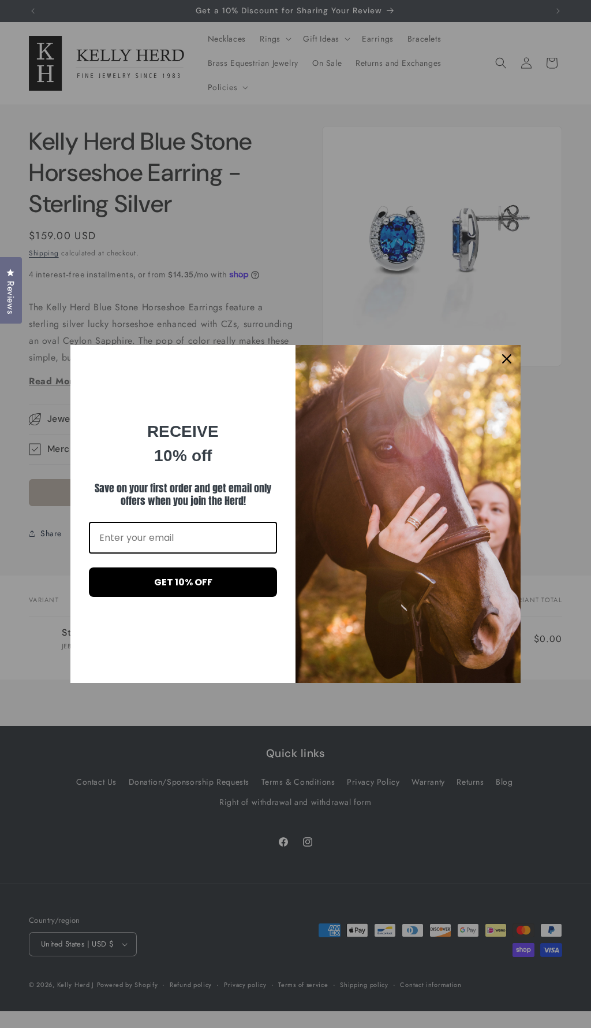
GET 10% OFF (183, 582)
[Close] (507, 359)
